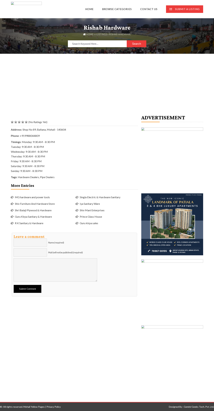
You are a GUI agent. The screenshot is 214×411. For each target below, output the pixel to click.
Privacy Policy (53, 406)
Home (89, 9)
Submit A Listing (187, 9)
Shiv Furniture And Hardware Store (35, 203)
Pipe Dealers (47, 177)
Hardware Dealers (28, 177)
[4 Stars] (22, 122)
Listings (102, 34)
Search (136, 43)
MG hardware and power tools (32, 197)
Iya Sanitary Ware (90, 203)
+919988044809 (30, 135)
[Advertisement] (107, 78)
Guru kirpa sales (89, 223)
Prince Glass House (91, 216)
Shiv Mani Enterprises (92, 210)
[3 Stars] (19, 122)
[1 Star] (12, 122)
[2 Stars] (15, 122)
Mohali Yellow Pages (34, 406)
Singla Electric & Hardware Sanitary (100, 197)
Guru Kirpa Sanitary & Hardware (33, 216)
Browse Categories (117, 9)
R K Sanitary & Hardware (29, 223)
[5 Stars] (26, 122)
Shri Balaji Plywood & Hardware (33, 210)
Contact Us (148, 9)
